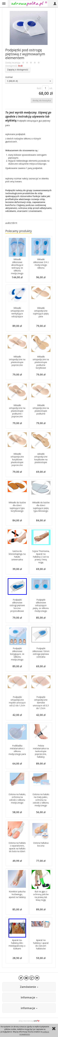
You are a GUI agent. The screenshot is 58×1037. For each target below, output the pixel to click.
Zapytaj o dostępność (17, 69)
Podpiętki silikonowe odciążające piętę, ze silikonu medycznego (41, 605)
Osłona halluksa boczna (40, 844)
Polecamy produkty (18, 231)
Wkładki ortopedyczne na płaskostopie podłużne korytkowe (41, 362)
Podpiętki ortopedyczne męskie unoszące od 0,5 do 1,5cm (17, 701)
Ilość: (39, 88)
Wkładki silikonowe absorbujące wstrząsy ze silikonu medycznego (17, 266)
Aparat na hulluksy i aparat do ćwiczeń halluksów (41, 944)
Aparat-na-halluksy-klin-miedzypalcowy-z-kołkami (17, 944)
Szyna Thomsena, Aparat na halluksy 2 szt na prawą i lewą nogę (41, 557)
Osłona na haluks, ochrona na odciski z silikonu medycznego (17, 798)
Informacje (28, 997)
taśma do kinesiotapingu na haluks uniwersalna (17, 555)
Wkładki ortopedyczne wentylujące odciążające (17, 312)
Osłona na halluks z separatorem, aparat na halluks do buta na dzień (17, 847)
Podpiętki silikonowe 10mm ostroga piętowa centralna (40, 652)
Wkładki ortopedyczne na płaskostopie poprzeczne (17, 360)
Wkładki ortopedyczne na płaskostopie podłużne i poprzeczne (17, 411)
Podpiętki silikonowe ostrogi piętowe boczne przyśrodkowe (17, 605)
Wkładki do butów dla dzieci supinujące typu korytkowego (17, 506)
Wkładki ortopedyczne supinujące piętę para (41, 312)
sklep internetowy (26, 1021)
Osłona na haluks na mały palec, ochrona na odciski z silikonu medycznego (41, 800)
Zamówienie (28, 987)
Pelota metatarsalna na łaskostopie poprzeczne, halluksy (41, 751)
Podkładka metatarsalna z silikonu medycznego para (17, 749)
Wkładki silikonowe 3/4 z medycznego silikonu (41, 263)
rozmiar (9, 77)
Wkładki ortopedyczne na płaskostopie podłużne (41, 409)
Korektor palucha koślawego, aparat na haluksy (17, 894)
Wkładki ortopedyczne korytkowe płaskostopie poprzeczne (17, 459)
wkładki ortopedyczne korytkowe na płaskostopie (40, 458)
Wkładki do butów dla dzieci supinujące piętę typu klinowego (41, 506)
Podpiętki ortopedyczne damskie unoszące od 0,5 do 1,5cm (41, 703)
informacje (28, 1008)
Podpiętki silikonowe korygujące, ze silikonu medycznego (17, 654)
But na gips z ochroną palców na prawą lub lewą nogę (41, 895)
